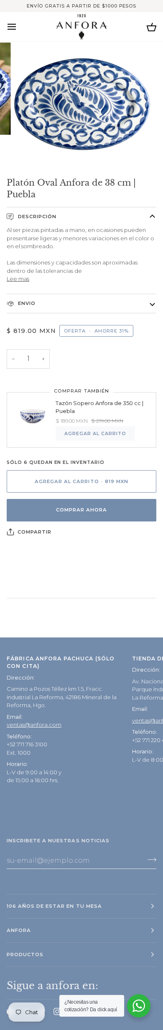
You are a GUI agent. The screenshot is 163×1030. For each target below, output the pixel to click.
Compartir (34, 532)
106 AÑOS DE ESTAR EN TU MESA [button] (54, 906)
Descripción (36, 216)
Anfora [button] (19, 930)
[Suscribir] (149, 859)
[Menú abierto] (19, 26)
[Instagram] (57, 1011)
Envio (26, 303)
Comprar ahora (81, 510)
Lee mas (18, 278)
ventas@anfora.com (34, 724)
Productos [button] (25, 954)
